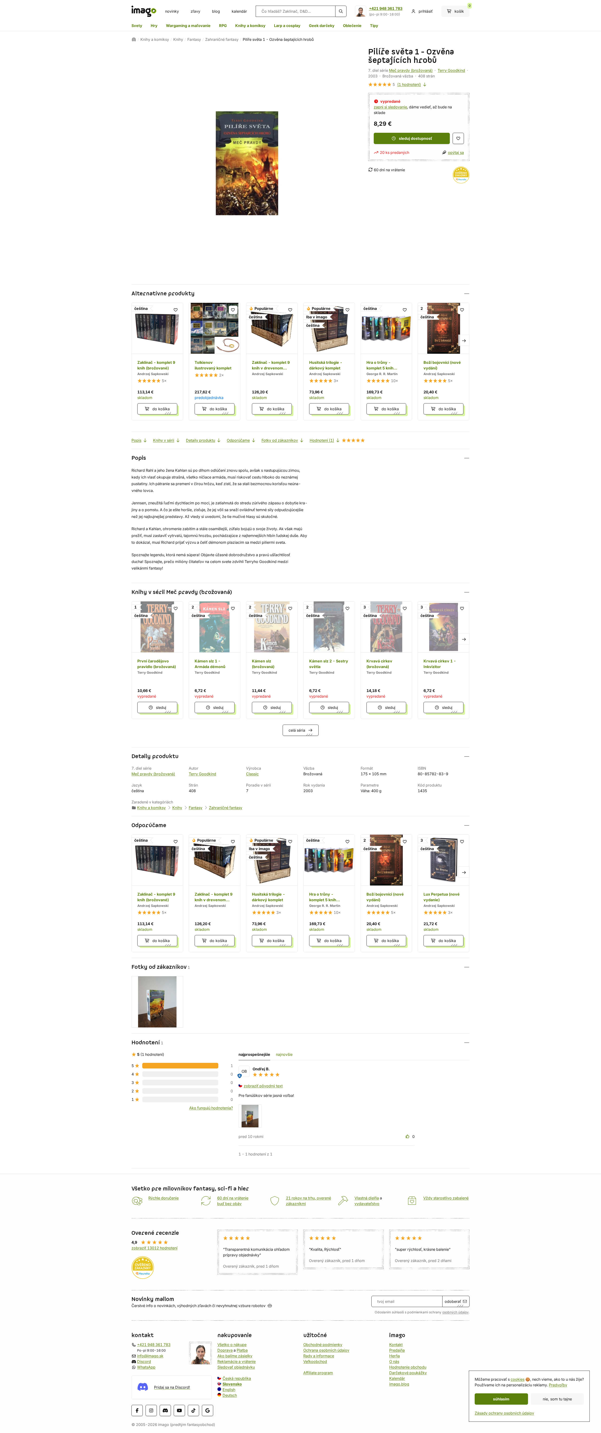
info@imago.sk (150, 1355)
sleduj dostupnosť (415, 138)
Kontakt (396, 1344)
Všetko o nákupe (232, 1344)
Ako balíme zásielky (234, 1355)
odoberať (453, 1301)
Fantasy (194, 39)
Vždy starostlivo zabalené (446, 1198)
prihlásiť (426, 11)
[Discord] (165, 1410)
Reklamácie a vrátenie (236, 1361)
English (229, 1389)
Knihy (178, 39)
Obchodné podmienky (322, 1344)
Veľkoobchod (315, 1361)
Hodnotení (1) (322, 440)
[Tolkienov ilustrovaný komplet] (214, 361)
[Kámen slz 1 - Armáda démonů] (214, 660)
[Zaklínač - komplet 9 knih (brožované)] (157, 361)
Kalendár (397, 1378)
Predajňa (397, 1350)
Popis (136, 440)
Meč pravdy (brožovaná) (411, 70)
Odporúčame (238, 440)
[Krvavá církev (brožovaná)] (386, 660)
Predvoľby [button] (558, 1385)
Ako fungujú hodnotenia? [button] (211, 1108)
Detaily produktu (200, 440)
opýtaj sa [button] (456, 152)
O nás (394, 1361)
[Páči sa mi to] (408, 1136)
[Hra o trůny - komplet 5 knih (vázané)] (386, 361)
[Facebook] (137, 1410)
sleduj (161, 707)
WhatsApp (146, 1367)
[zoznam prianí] (458, 138)
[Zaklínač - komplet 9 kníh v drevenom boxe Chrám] (271, 361)
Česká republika (237, 1378)
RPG (223, 25)
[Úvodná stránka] (133, 39)
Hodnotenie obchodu (407, 1367)
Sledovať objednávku (236, 1367)
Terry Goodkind (451, 70)
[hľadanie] (341, 11)
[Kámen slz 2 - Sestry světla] (329, 660)
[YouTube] (179, 1410)
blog (216, 11)
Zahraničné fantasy (222, 39)
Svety (136, 25)
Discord (144, 1361)
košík (462, 10)
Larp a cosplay (287, 25)
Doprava (225, 1350)
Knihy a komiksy (250, 25)
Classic (252, 774)
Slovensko (232, 1384)
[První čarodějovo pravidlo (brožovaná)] (157, 660)
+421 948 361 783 (385, 8)
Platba (242, 1350)
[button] (300, 294)
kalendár (239, 11)
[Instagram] (151, 1410)
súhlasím (501, 1399)
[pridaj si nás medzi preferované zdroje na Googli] (207, 1410)
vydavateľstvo (366, 1203)
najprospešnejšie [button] (254, 1054)
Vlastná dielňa (366, 1198)
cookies (517, 1379)
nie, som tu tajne (557, 1399)
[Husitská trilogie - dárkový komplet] (329, 361)
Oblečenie (352, 25)
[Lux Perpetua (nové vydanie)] (443, 893)
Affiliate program (318, 1372)
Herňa (394, 1355)
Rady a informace (318, 1355)
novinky (172, 11)
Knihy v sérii (163, 440)
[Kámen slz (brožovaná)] (271, 660)
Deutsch (230, 1395)
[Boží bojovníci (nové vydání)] (443, 361)
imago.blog (399, 1384)
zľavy (195, 11)
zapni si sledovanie (390, 107)
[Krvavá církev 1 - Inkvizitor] (443, 660)
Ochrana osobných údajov (326, 1350)
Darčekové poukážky (408, 1372)
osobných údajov (455, 1312)
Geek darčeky (322, 25)
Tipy (374, 25)
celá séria (297, 730)
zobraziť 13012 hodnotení (154, 1248)
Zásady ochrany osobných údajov (504, 1413)
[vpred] (464, 340)
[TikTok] (193, 1410)
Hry (154, 25)
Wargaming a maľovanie (188, 25)
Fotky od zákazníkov (280, 440)
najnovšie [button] (284, 1054)
